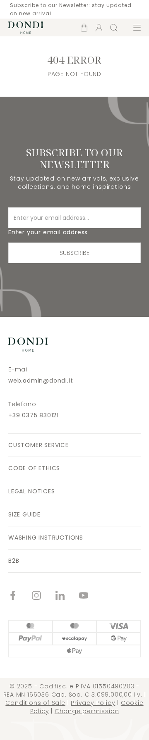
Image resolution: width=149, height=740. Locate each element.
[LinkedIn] (67, 596)
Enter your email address (48, 232)
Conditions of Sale (35, 703)
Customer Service (38, 445)
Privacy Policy (93, 703)
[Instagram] (43, 596)
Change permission (87, 711)
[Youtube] (91, 596)
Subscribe (74, 253)
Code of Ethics (34, 468)
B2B (13, 561)
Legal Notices (31, 491)
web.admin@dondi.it (40, 380)
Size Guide (24, 514)
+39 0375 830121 (33, 415)
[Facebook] (20, 596)
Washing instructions (45, 537)
